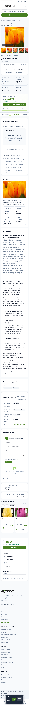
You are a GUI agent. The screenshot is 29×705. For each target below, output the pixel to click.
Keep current (19, 699)
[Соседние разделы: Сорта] (22, 20)
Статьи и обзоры (5, 649)
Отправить (8, 462)
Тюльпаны (19, 23)
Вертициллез (7, 387)
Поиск (3, 667)
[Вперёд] (6, 505)
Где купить (6, 114)
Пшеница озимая (6, 629)
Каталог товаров (15, 15)
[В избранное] (12, 509)
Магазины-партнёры (7, 662)
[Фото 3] (15, 50)
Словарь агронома (6, 657)
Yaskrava (19, 155)
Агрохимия (4, 614)
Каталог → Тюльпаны (19, 424)
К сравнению (9, 559)
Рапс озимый (4, 642)
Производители (5, 659)
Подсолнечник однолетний (8, 634)
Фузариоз (16, 387)
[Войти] (26, 6)
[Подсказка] (10, 406)
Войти (18, 459)
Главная (3, 20)
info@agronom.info (8, 604)
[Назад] (3, 505)
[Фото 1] (3, 50)
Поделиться (9, 563)
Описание (24, 114)
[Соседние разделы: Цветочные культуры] (14, 23)
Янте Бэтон (5, 519)
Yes (14, 699)
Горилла (18, 519)
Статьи (25, 703)
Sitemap (3, 697)
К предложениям (14, 547)
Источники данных (6, 677)
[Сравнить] (12, 512)
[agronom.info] (11, 6)
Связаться (4, 685)
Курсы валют (5, 665)
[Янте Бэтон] (7, 512)
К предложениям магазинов (13, 104)
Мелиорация (4, 619)
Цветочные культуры (7, 23)
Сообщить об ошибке (11, 478)
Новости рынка (5, 652)
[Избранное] (22, 6)
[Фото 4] (21, 50)
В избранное (7, 108)
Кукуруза (3, 632)
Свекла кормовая (6, 637)
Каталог (12, 505)
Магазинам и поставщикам (8, 679)
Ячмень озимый (5, 639)
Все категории (5, 622)
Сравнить (23, 108)
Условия (3, 695)
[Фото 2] (9, 50)
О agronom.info (5, 674)
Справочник (4, 654)
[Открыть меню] (2, 6)
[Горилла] (21, 512)
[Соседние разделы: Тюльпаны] (23, 23)
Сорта (19, 20)
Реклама (3, 682)
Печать (8, 566)
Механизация (5, 617)
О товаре (16, 114)
